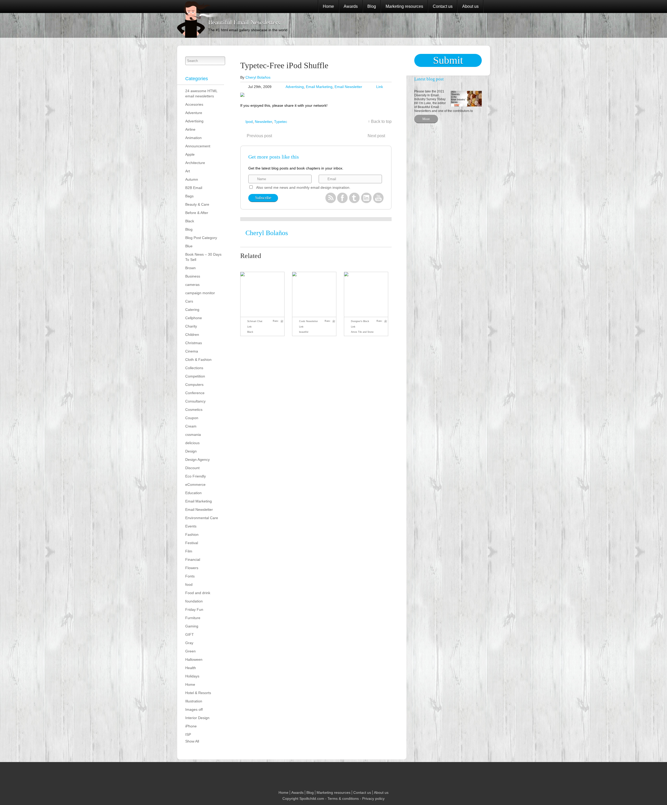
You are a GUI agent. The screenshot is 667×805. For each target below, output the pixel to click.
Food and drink (197, 593)
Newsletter (263, 122)
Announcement (197, 146)
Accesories (194, 104)
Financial (192, 559)
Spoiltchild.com (311, 798)
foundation (194, 601)
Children (192, 334)
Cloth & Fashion (198, 359)
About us (470, 6)
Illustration (193, 701)
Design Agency (197, 459)
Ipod (249, 122)
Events (190, 526)
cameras (192, 284)
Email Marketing (198, 501)
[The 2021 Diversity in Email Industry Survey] (465, 98)
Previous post (259, 136)
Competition (195, 376)
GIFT (189, 634)
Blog (371, 6)
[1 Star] (281, 321)
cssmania (193, 434)
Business (192, 276)
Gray (189, 643)
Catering (192, 309)
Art (187, 171)
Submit (448, 60)
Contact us (443, 6)
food (189, 584)
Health (190, 668)
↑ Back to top (380, 121)
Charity (191, 326)
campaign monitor (200, 293)
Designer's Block (360, 321)
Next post (376, 136)
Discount (192, 468)
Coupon (191, 418)
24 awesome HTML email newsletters (201, 93)
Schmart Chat (254, 321)
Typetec (280, 122)
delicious (192, 443)
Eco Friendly (195, 476)
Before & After (196, 213)
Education (193, 493)
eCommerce (195, 484)
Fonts (190, 576)
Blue (189, 246)
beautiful (303, 332)
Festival (191, 543)
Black (189, 221)
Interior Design (197, 718)
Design (191, 451)
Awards (351, 6)
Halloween (193, 659)
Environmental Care (201, 518)
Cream (190, 426)
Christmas (193, 343)
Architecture (195, 163)
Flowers (191, 568)
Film (188, 551)
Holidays (192, 676)
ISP (188, 734)
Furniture (192, 618)
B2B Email (193, 188)
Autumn (191, 179)
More (426, 119)
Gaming (191, 626)
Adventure (193, 113)
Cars (189, 301)
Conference (195, 393)
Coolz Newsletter (308, 321)
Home (328, 6)
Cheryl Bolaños (257, 77)
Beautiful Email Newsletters (244, 22)
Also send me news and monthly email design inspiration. (303, 187)
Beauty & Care (197, 204)
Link (379, 87)
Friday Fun (194, 609)
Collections (194, 368)
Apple (190, 154)
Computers (194, 384)
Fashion (192, 534)
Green (190, 651)
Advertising (194, 121)
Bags (189, 196)
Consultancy (195, 401)
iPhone (191, 726)
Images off (194, 709)
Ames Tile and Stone (362, 332)
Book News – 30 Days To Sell (203, 257)
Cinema (191, 351)
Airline (190, 129)
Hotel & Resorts (198, 693)
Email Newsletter (199, 509)
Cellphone (193, 318)
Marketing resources (404, 6)
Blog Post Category (201, 238)
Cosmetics (193, 409)
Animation (193, 138)
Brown (190, 268)
